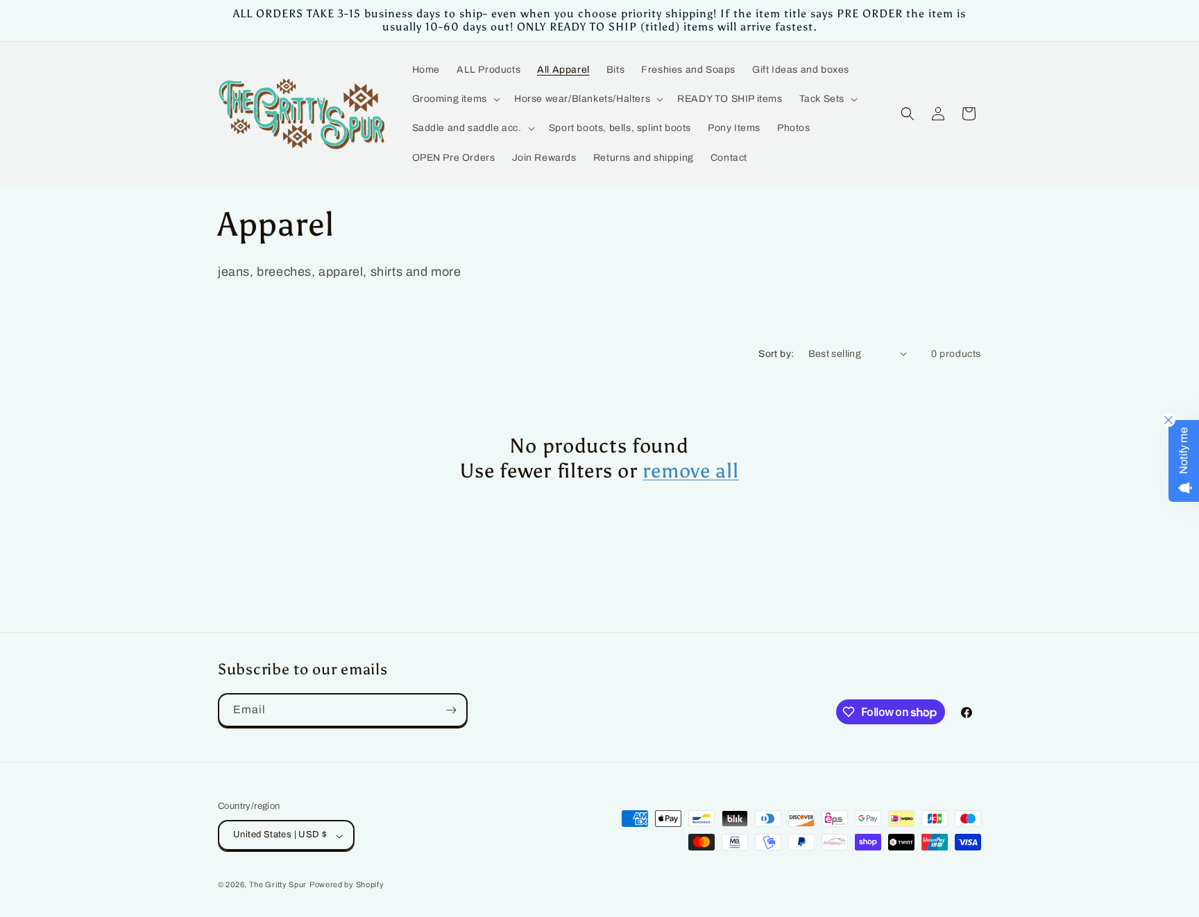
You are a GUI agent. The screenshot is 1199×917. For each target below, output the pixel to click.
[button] (455, 99)
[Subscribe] (451, 710)
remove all (690, 471)
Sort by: (776, 354)
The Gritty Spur (278, 885)
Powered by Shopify (346, 885)
